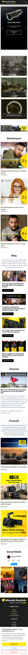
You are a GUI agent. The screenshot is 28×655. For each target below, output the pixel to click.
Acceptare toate (14, 644)
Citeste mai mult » (4, 174)
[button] (2, 28)
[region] (14, 641)
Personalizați (14, 648)
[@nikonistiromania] (8, 557)
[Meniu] (25, 2)
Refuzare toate (14, 651)
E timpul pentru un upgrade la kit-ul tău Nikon (14, 467)
